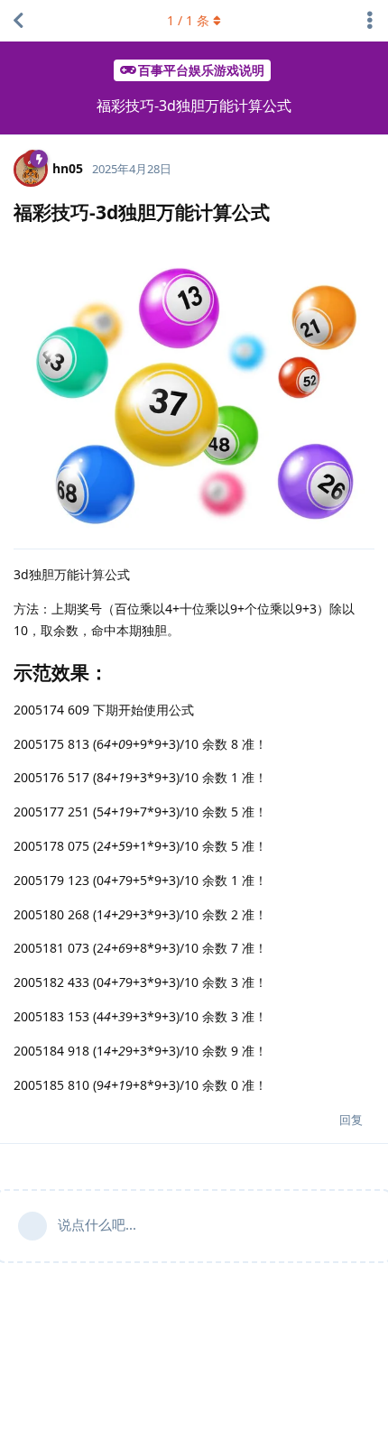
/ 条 (188, 20)
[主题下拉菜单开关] (370, 21)
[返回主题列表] (18, 21)
